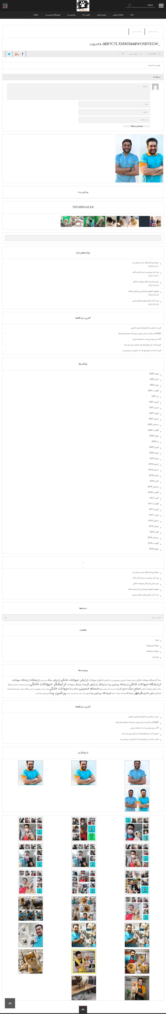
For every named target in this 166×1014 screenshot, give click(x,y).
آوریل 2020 (154, 447)
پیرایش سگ (43, 693)
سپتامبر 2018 (153, 487)
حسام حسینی (133, 54)
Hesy (159, 680)
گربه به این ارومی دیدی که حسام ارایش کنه (135, 334)
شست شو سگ (18, 689)
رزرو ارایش (101, 15)
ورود (157, 640)
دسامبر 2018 (153, 470)
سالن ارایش (45, 689)
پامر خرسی (70, 694)
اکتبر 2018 (154, 481)
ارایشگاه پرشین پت (118, 684)
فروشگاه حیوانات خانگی (119, 694)
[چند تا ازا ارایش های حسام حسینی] (99, 218)
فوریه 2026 (154, 374)
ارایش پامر (44, 680)
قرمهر (88, 694)
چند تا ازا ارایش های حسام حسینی (145, 301)
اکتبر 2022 (154, 379)
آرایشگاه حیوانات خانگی (147, 680)
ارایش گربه (90, 684)
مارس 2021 (154, 408)
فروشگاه (130, 693)
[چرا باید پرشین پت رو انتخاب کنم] (133, 218)
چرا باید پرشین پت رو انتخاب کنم (146, 272)
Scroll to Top (10, 1003)
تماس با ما (86, 15)
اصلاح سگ (134, 689)
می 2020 (155, 442)
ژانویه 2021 (154, 419)
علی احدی (148, 693)
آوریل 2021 (154, 402)
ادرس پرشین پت (118, 680)
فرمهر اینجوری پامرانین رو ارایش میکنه (143, 291)
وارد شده (4, 5)
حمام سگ (73, 689)
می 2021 (155, 396)
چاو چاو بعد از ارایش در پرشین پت (135, 351)
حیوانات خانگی (59, 689)
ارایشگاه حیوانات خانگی (145, 684)
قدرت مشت (156, 351)
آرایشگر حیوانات (131, 680)
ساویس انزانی (35, 689)
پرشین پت (71, 15)
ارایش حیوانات (96, 680)
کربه (37, 694)
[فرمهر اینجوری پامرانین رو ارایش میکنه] (110, 218)
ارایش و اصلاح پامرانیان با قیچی (143, 328)
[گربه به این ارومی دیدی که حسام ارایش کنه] (88, 218)
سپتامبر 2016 (153, 538)
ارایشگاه (35, 680)
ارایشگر (102, 684)
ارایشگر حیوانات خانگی (48, 684)
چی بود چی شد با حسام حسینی (144, 339)
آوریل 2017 (154, 509)
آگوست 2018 (153, 492)
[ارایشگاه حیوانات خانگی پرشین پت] (83, 5)
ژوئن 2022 (154, 385)
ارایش (107, 680)
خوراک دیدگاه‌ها (153, 651)
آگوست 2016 (153, 543)
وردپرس (155, 657)
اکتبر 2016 (154, 532)
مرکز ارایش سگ (81, 694)
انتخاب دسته (156, 618)
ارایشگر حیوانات (75, 684)
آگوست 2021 (153, 391)
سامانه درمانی (118, 15)
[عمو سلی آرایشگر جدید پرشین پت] (155, 218)
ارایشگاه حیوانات (21, 680)
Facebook (22, 54)
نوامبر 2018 (154, 476)
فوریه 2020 (154, 453)
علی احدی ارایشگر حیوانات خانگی (146, 282)
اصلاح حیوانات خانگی (149, 689)
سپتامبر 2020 (153, 425)
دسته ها (160, 5)
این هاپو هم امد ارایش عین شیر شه (138, 345)
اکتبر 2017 (154, 498)
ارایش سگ (53, 680)
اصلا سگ (114, 689)
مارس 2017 (154, 515)
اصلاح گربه (122, 689)
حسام (101, 689)
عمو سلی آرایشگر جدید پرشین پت (145, 263)
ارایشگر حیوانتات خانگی (21, 685)
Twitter (9, 54)
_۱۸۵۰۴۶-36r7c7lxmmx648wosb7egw (124, 44)
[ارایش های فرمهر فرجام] (77, 218)
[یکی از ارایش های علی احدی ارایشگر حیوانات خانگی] (66, 218)
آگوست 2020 (153, 430)
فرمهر (138, 693)
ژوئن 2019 (154, 459)
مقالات (35, 15)
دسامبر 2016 (153, 521)
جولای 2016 (154, 549)
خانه (131, 15)
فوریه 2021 (154, 413)
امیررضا (158, 345)
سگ (27, 689)
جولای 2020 (154, 436)
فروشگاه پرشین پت (52, 15)
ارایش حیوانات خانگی (74, 680)
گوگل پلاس (16, 53)
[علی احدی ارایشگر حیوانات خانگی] (122, 218)
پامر (74, 694)
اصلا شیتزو (107, 689)
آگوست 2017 (153, 504)
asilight (157, 334)
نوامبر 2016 (154, 526)
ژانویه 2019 (154, 464)
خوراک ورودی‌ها (153, 646)
